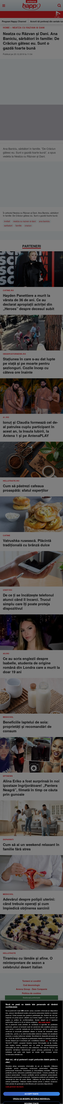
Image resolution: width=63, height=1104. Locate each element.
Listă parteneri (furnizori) (15, 1087)
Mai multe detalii (44, 1022)
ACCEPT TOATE (31, 1094)
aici (47, 1040)
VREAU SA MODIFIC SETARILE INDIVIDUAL (31, 1098)
